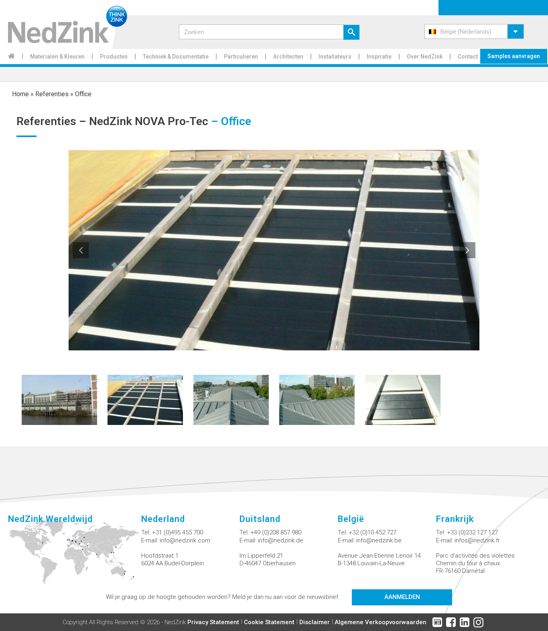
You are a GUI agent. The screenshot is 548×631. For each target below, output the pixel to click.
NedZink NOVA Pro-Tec (148, 121)
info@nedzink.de (280, 540)
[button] (474, 31)
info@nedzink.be (379, 540)
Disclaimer (314, 622)
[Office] (59, 399)
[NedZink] (63, 24)
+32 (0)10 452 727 (372, 532)
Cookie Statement (269, 622)
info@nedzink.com (185, 540)
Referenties (52, 94)
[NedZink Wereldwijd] (74, 556)
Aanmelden (402, 597)
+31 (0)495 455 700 (177, 532)
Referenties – (52, 121)
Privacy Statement (213, 622)
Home (20, 94)
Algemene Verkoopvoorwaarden (380, 622)
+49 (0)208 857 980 (275, 532)
